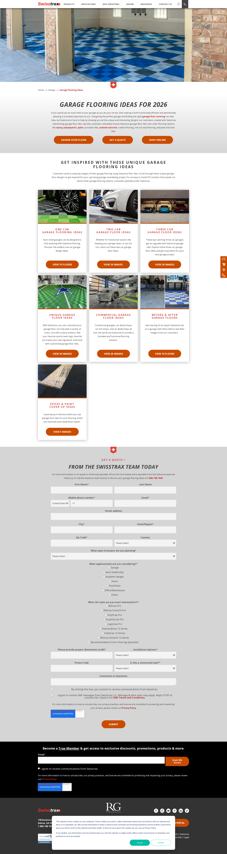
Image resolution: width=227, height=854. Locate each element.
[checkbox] (113, 581)
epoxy (59, 127)
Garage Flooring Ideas (71, 90)
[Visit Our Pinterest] (174, 811)
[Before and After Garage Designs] (164, 318)
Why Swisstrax (111, 4)
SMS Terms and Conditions (129, 697)
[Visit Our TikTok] (187, 811)
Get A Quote (118, 139)
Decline (161, 842)
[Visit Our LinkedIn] (181, 811)
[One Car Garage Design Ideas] (62, 231)
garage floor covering (153, 116)
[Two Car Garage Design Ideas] (113, 231)
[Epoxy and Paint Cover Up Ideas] (62, 402)
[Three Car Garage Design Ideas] (164, 231)
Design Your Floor (73, 139)
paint (80, 127)
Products (69, 4)
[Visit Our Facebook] (156, 811)
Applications (88, 4)
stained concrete (108, 127)
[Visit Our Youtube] (168, 811)
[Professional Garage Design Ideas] (113, 318)
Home (41, 90)
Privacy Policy (129, 707)
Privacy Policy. (49, 779)
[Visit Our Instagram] (162, 811)
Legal (186, 837)
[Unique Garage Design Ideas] (62, 318)
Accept (140, 842)
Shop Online (157, 139)
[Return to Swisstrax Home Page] (49, 4)
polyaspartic (70, 127)
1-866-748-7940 (154, 478)
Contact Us (165, 4)
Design (130, 4)
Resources (146, 4)
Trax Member (68, 748)
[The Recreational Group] (113, 808)
